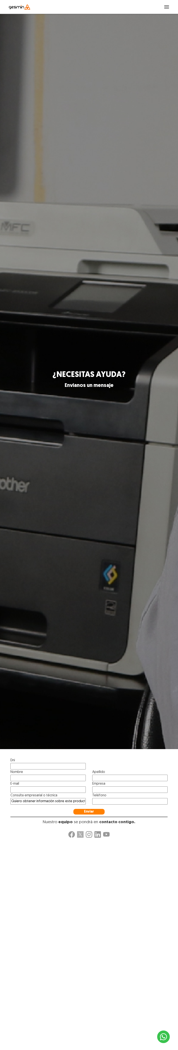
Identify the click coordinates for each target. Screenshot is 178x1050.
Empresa (98, 783)
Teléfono (99, 795)
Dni (12, 760)
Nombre (16, 772)
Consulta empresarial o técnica (33, 795)
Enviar (89, 811)
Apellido (98, 772)
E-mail (14, 783)
